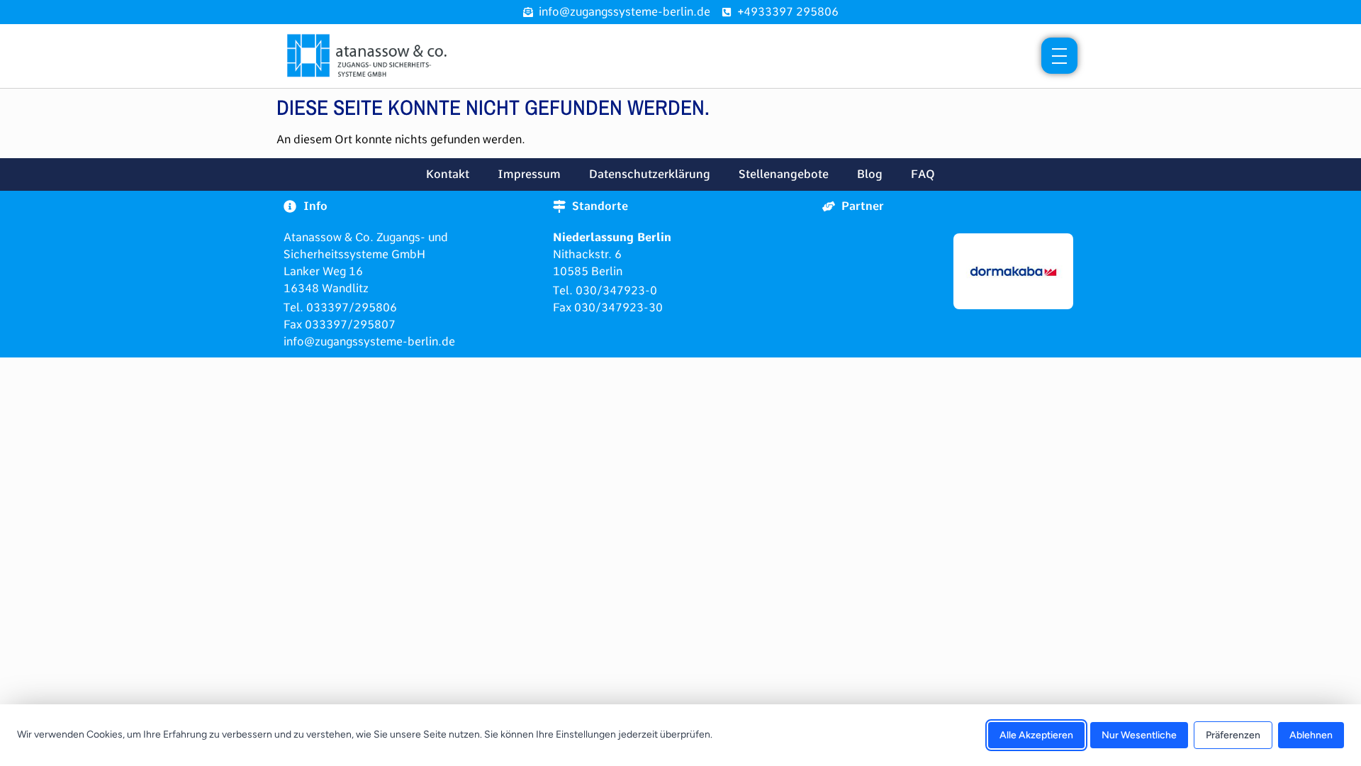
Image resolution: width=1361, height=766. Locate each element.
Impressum (529, 174)
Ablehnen (1311, 735)
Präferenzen (1233, 735)
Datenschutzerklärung (649, 174)
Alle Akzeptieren (1036, 735)
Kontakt (447, 174)
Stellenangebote (784, 174)
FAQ (923, 174)
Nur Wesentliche (1139, 735)
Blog (870, 174)
